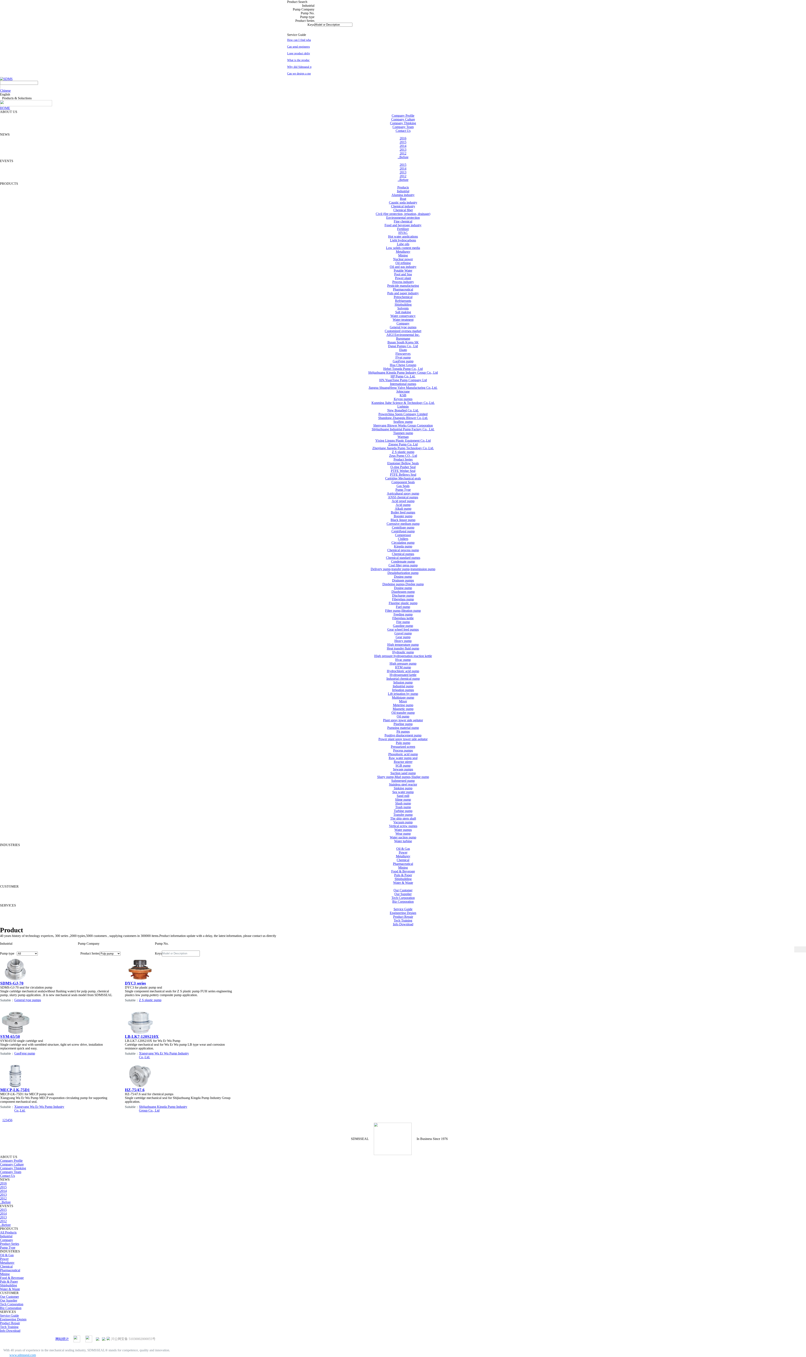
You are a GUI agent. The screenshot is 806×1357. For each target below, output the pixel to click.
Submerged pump (403, 780)
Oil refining (403, 263)
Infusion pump (403, 682)
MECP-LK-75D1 (15, 1090)
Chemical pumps (403, 554)
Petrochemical (403, 297)
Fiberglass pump (403, 599)
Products (403, 187)
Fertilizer (403, 229)
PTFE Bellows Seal (403, 474)
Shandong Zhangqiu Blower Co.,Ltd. (403, 418)
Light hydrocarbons (403, 240)
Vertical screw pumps (403, 826)
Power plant (403, 278)
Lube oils (403, 244)
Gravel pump (403, 633)
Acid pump (403, 505)
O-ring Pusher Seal (403, 467)
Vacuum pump (403, 822)
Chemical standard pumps (403, 557)
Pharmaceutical (403, 289)
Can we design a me (299, 73)
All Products (8, 1232)
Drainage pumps (403, 580)
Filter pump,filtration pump (403, 610)
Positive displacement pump (403, 735)
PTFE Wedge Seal (403, 471)
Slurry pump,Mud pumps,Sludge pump (403, 777)
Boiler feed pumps (403, 512)
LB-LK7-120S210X (142, 1036)
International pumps (403, 384)
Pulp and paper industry (403, 293)
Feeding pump (403, 614)
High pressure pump (403, 663)
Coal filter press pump (403, 565)
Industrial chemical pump (403, 678)
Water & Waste (403, 882)
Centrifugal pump (403, 531)
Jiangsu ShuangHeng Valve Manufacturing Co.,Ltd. (403, 387)
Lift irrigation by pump (403, 694)
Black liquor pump (403, 520)
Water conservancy (403, 316)
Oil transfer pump (403, 712)
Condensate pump (403, 561)
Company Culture (403, 119)
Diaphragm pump (403, 591)
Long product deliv (298, 53)
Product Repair (403, 916)
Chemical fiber (403, 210)
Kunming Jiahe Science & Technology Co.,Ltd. (403, 403)
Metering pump (403, 705)
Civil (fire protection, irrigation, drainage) (403, 214)
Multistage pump (403, 697)
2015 (403, 142)
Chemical (403, 860)
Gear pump (403, 637)
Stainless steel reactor (403, 784)
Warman (403, 437)
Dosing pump (403, 576)
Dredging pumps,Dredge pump (403, 584)
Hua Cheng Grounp (403, 365)
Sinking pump (403, 788)
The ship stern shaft (403, 818)
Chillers (403, 539)
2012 (403, 153)
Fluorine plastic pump (403, 603)
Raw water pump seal (403, 758)
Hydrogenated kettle (403, 675)
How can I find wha (299, 40)
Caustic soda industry (403, 202)
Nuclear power (403, 259)
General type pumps (403, 327)
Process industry (403, 282)
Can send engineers (298, 46)
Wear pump (403, 833)
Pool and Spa (403, 274)
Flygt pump (403, 357)
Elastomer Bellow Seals (403, 463)
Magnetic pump (403, 709)
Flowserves (403, 353)
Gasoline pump (403, 625)
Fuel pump (403, 607)
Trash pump (403, 807)
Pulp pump (403, 743)
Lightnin (403, 406)
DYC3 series (135, 983)
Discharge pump (403, 595)
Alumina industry (403, 195)
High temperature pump (403, 644)
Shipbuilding (403, 304)
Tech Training (403, 920)
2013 (403, 149)
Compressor (403, 535)
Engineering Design (403, 913)
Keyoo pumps (403, 399)
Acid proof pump (403, 501)
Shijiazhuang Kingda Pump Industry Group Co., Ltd (403, 372)
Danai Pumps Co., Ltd (403, 346)
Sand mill (403, 796)
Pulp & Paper (403, 875)
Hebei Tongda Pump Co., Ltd (403, 369)
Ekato (403, 350)
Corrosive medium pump (403, 523)
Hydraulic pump (403, 652)
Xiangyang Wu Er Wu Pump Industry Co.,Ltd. (164, 1055)
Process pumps (403, 750)
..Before (403, 157)
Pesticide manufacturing (403, 285)
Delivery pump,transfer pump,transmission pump (403, 569)
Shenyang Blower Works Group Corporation (403, 425)
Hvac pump (403, 659)
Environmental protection (403, 217)
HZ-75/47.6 (135, 1090)
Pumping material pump (403, 728)
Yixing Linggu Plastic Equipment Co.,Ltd (403, 440)
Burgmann (403, 338)
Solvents (403, 308)
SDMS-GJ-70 (12, 983)
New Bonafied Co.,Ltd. (403, 410)
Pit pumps (403, 731)
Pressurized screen (403, 746)
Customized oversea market (403, 331)
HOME (5, 108)
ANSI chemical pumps (403, 497)
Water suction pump (403, 837)
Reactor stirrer (403, 762)
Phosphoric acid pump (403, 754)
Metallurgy (403, 251)
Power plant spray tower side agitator (403, 739)
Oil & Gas (403, 848)
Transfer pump (403, 814)
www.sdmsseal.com (22, 1355)
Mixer (403, 701)
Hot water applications (403, 236)
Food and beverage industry (403, 225)
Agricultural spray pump (403, 493)
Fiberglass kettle (403, 618)
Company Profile (403, 115)
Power (403, 852)
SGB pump (403, 765)
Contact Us (403, 130)
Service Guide (403, 909)
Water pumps (403, 830)
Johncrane (403, 391)
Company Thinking (403, 123)
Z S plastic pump (403, 452)
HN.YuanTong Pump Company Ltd (403, 380)
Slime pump (403, 799)
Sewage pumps (403, 769)
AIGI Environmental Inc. (403, 335)
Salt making (403, 312)
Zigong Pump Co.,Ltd (403, 444)
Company (403, 323)
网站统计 (62, 1339)
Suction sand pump (403, 773)
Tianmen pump (403, 433)
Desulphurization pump (403, 573)
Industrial (403, 191)
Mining (403, 255)
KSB (403, 395)
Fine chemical (403, 221)
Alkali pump (403, 508)
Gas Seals (403, 486)
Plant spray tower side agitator (403, 720)
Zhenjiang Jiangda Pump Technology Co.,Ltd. (403, 448)
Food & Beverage (403, 871)
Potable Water (403, 270)
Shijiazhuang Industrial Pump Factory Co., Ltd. (403, 429)
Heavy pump (403, 641)
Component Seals (403, 482)
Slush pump (403, 803)
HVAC (403, 232)
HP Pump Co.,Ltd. (403, 376)
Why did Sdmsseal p (299, 66)
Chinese (5, 90)
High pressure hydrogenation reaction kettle (403, 656)
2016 (403, 138)
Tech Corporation (403, 898)
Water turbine (403, 841)
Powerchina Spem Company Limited (403, 414)
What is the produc (298, 60)
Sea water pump (403, 792)
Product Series (403, 459)
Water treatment (403, 319)
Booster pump (403, 516)
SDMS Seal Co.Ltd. (19, 1339)
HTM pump (403, 667)
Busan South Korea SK (403, 342)
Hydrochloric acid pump (403, 671)
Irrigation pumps (403, 690)
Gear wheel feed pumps (403, 629)
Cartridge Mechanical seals (403, 478)
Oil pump (403, 716)
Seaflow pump (403, 421)
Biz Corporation (403, 901)
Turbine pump (403, 811)
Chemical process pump (403, 550)
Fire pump (403, 622)
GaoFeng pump (403, 361)
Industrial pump (403, 686)
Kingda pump (403, 546)
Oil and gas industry (403, 267)
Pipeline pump (403, 724)
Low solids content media (403, 248)
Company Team (403, 127)
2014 (403, 146)
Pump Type (403, 489)
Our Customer (403, 890)
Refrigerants (403, 301)
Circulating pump (403, 542)
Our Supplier (403, 894)
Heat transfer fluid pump (403, 648)
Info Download (403, 924)
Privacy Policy (44, 1339)
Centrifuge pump (403, 527)
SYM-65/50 (10, 1036)
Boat (403, 198)
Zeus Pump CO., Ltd (403, 455)
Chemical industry (403, 206)
